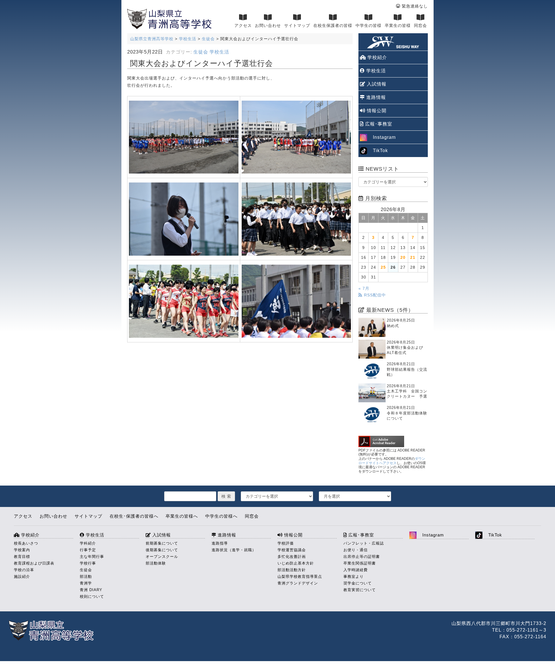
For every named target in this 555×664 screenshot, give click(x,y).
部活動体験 (156, 563)
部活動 (86, 576)
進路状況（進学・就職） (234, 550)
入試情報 (375, 84)
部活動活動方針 (292, 570)
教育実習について (359, 590)
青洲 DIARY (91, 590)
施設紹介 (22, 576)
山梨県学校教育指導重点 (300, 576)
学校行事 (88, 563)
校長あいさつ (26, 543)
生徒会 (200, 51)
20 (403, 257)
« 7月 (363, 288)
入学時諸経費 (355, 570)
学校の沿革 (24, 570)
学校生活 (219, 51)
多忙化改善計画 (292, 556)
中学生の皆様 (369, 25)
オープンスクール (162, 556)
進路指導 (220, 543)
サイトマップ (297, 25)
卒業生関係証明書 (359, 563)
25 (383, 267)
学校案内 (22, 550)
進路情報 (375, 97)
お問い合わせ (268, 25)
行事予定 (88, 550)
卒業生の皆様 (398, 25)
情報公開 (375, 110)
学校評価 (286, 543)
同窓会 (420, 25)
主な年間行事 (92, 556)
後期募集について (162, 550)
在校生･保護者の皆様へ (134, 516)
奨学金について (357, 583)
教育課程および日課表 (34, 563)
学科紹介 (88, 543)
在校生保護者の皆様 (332, 25)
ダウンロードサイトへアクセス (391, 461)
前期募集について (162, 543)
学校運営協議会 (292, 550)
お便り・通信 (355, 550)
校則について (92, 596)
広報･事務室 (378, 123)
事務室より (353, 576)
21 (412, 257)
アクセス (243, 25)
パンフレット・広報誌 (363, 543)
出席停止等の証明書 (361, 556)
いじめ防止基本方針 (296, 563)
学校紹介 (376, 57)
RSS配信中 (374, 295)
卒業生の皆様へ (182, 516)
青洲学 (86, 583)
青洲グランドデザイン (298, 583)
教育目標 (22, 556)
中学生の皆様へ (221, 516)
